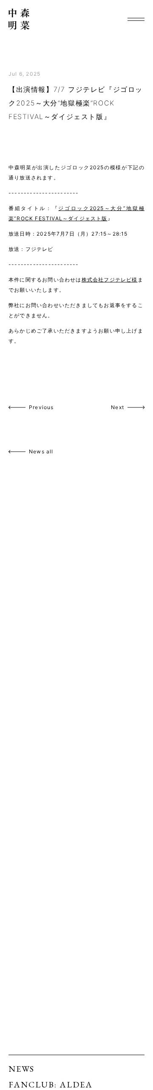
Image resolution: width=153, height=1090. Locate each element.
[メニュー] (136, 19)
